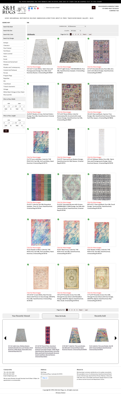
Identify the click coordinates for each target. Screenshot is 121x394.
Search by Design (8, 38)
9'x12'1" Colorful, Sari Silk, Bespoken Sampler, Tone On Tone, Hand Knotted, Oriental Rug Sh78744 (39, 206)
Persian (5, 73)
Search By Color (8, 34)
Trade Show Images (74, 18)
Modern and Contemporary (11, 67)
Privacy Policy (60, 392)
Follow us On (32, 6)
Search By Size (7, 30)
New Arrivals (14, 18)
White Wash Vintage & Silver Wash (13, 92)
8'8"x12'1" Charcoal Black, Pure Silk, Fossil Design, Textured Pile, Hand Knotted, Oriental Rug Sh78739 (101, 206)
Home (7, 18)
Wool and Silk (7, 95)
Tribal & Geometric (9, 86)
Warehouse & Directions (46, 18)
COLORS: (67, 30)
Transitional (7, 84)
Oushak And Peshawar (10, 70)
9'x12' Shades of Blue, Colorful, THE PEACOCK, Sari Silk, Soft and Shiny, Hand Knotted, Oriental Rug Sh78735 (40, 251)
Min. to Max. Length (9, 115)
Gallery (85, 18)
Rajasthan (6, 78)
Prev (5, 338)
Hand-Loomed (7, 53)
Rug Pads (33, 18)
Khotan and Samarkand (10, 62)
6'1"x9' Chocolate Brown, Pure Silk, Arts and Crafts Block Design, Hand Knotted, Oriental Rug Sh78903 (100, 70)
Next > (85, 34)
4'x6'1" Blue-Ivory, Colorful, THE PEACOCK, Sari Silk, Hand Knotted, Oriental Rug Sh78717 (68, 251)
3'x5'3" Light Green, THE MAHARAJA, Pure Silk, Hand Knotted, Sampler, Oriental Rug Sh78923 (71, 70)
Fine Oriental (7, 48)
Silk (4, 81)
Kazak (5, 59)
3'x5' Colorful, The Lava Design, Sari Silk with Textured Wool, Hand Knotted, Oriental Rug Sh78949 (101, 347)
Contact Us (114, 10)
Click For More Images (34, 67)
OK (6, 131)
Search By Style (8, 26)
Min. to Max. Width (9, 99)
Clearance (6, 45)
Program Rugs (7, 75)
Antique (5, 42)
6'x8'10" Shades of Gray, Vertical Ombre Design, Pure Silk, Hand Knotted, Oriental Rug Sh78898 (40, 116)
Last (90, 34)
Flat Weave (6, 51)
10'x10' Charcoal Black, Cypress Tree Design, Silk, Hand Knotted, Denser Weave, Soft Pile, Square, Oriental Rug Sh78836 (101, 116)
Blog (91, 18)
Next (116, 338)
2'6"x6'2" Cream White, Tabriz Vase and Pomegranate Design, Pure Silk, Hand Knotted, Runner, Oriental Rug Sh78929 (40, 70)
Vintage (5, 89)
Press (65, 18)
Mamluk (6, 64)
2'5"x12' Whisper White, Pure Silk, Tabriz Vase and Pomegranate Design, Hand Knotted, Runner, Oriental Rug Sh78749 (100, 161)
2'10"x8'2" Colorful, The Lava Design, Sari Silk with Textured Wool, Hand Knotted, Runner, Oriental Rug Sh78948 (74, 347)
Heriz (5, 56)
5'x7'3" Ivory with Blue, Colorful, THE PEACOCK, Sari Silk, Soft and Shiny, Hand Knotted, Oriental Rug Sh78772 (40, 161)
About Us (59, 18)
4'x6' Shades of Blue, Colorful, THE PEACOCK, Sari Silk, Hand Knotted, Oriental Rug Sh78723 (98, 251)
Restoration (24, 18)
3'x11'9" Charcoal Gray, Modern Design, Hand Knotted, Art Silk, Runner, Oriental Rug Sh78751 (70, 161)
